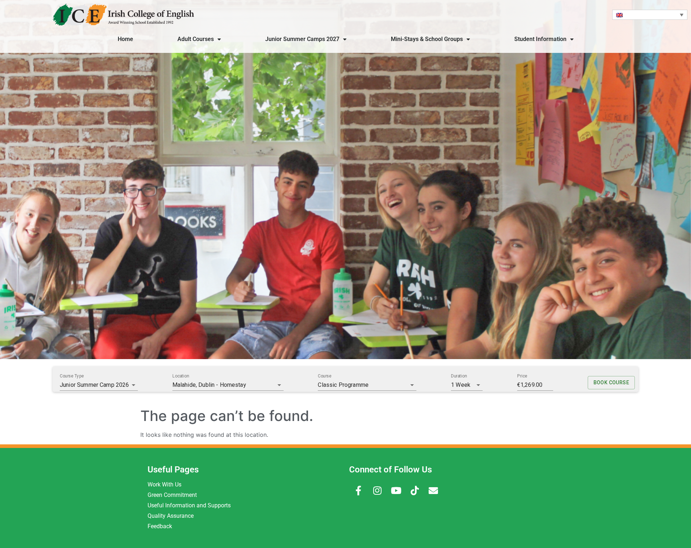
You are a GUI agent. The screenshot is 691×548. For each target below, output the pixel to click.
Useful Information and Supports (189, 505)
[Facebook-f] (358, 490)
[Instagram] (377, 490)
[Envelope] (433, 490)
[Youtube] (396, 490)
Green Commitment (172, 495)
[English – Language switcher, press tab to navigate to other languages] (649, 15)
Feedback (160, 526)
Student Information (540, 39)
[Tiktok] (414, 490)
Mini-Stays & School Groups (427, 39)
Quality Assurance (171, 515)
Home (125, 39)
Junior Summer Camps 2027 (302, 39)
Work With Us (164, 484)
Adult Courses (195, 39)
